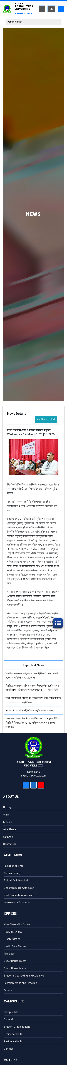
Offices (10, 913)
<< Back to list (46, 419)
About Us (11, 796)
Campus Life (14, 1001)
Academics (13, 855)
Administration (15, 22)
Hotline (10, 1060)
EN (51, 9)
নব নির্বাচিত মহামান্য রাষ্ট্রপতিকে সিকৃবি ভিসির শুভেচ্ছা (29, 710)
